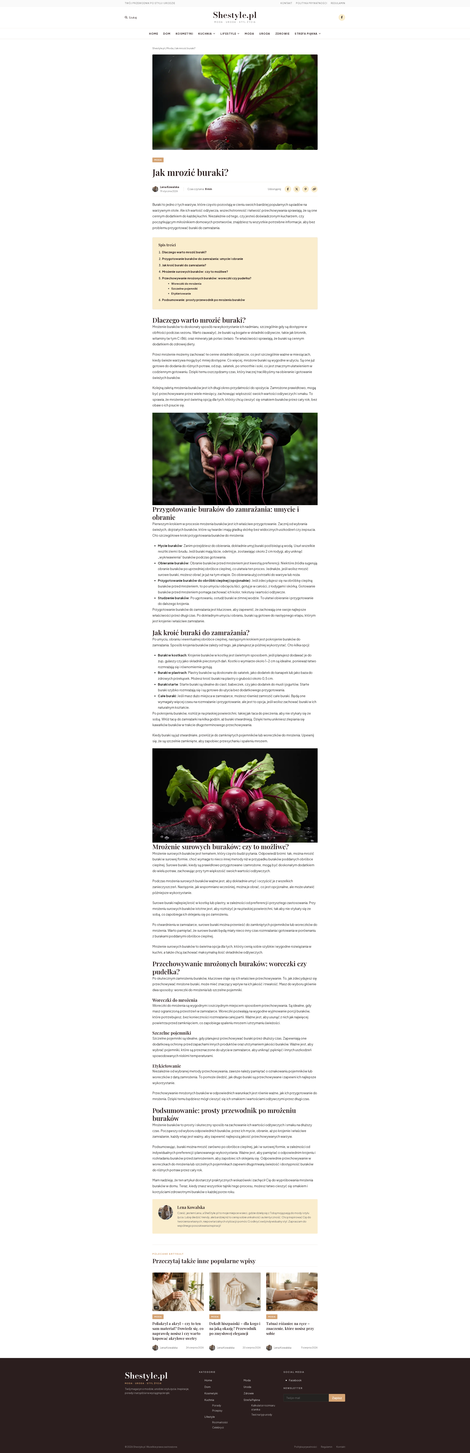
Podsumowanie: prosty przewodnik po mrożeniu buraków (203, 300)
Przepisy (217, 1410)
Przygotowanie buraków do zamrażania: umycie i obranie (202, 258)
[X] (296, 189)
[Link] (314, 189)
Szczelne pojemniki (184, 288)
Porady (216, 1405)
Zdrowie (282, 33)
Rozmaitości (220, 1422)
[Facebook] (342, 17)
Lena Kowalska (191, 1207)
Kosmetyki (184, 33)
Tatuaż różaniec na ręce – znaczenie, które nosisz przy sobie (290, 1328)
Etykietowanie (181, 293)
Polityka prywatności (311, 3)
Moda (249, 33)
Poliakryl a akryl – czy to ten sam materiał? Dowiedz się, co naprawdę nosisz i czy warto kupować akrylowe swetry (177, 1331)
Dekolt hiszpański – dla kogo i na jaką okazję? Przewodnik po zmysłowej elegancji (234, 1328)
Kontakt (286, 3)
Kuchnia (205, 33)
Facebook (295, 1380)
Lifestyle (228, 33)
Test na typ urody (261, 1414)
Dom (167, 33)
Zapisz (337, 1398)
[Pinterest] (305, 189)
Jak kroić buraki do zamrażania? (184, 265)
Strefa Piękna (306, 33)
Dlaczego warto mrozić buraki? (184, 252)
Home (153, 33)
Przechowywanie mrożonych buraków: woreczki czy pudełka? (206, 278)
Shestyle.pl (235, 15)
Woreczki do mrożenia (186, 283)
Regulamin (338, 3)
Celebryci (218, 1427)
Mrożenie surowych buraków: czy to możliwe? (195, 271)
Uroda (264, 33)
